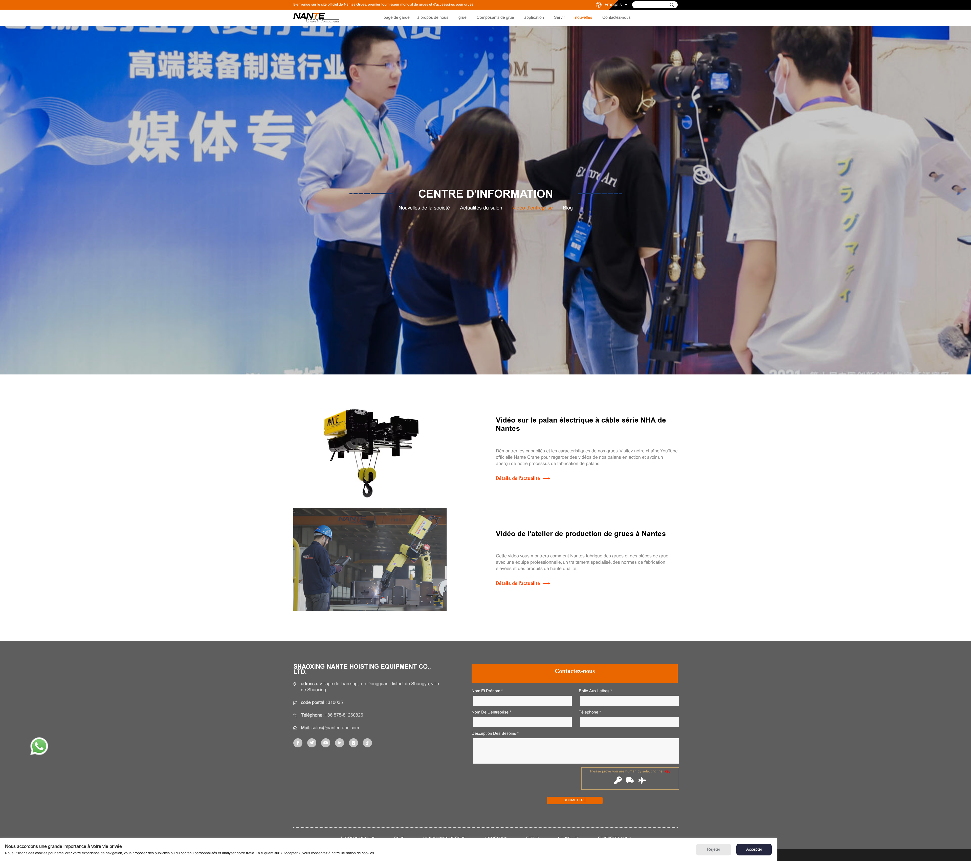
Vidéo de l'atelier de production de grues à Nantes (581, 534)
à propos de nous (432, 17)
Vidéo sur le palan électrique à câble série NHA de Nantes (581, 424)
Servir (559, 17)
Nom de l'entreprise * (491, 712)
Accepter (754, 849)
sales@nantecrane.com (335, 728)
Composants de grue (495, 17)
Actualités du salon (481, 208)
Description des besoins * (495, 734)
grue (462, 17)
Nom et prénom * (487, 691)
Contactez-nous (616, 17)
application (534, 17)
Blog (568, 208)
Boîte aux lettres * (595, 691)
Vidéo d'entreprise (532, 208)
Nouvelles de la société (424, 208)
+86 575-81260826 (344, 715)
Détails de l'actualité (518, 478)
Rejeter (713, 849)
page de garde (397, 17)
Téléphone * (590, 712)
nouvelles (583, 17)
